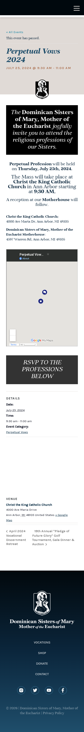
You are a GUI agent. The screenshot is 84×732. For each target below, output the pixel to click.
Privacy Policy (53, 713)
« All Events (14, 32)
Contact (42, 674)
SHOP (42, 653)
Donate (42, 663)
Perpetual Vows (17, 432)
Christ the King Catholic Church (29, 505)
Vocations (42, 642)
